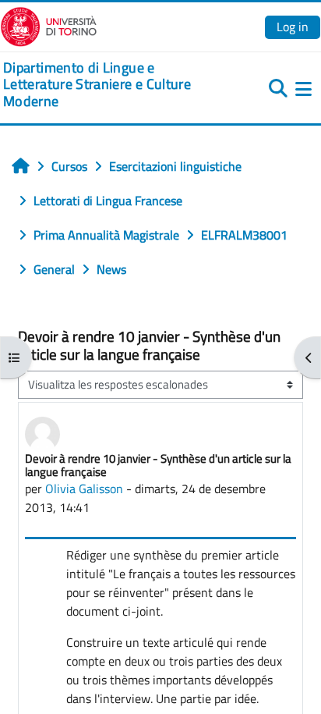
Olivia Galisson (84, 488)
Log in (293, 26)
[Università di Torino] (48, 25)
